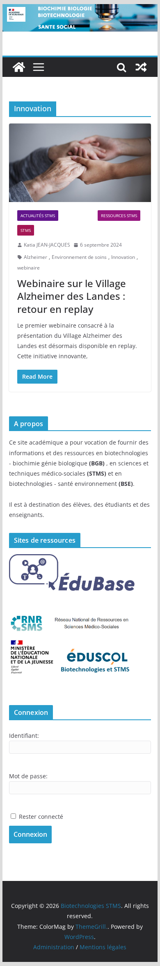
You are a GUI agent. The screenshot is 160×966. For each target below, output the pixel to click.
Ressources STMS (119, 215)
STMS (26, 230)
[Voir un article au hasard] (141, 67)
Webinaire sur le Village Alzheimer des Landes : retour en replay (71, 295)
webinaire (28, 267)
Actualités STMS (38, 215)
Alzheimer (35, 257)
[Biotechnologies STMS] (19, 67)
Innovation (123, 257)
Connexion (30, 834)
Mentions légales (103, 947)
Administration (53, 947)
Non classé (78, 215)
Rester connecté (41, 816)
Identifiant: (24, 735)
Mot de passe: (28, 776)
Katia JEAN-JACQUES (47, 244)
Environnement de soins (79, 257)
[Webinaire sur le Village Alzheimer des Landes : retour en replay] (80, 163)
